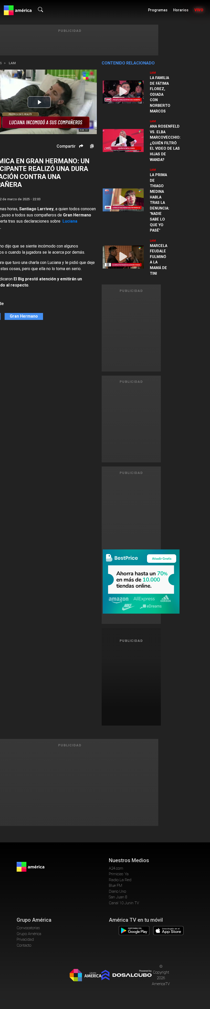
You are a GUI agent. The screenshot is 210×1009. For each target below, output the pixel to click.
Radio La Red (120, 880)
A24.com (116, 868)
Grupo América (29, 933)
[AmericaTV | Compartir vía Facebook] (80, 155)
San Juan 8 (118, 897)
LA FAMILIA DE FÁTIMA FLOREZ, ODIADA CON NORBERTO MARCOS (160, 94)
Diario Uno (117, 891)
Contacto (24, 945)
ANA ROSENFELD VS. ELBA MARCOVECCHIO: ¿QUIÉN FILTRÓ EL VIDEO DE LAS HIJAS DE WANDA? (165, 143)
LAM (12, 63)
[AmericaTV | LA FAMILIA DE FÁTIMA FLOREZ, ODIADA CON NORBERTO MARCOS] (123, 91)
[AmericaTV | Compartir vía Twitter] (80, 161)
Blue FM (115, 885)
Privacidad (25, 939)
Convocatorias (28, 928)
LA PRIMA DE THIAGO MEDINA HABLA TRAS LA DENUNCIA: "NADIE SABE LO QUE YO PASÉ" (159, 203)
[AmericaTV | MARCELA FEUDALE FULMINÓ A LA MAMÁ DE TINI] (123, 257)
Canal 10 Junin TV (124, 903)
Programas (157, 10)
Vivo (198, 10)
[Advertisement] (139, 683)
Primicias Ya (119, 874)
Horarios (180, 10)
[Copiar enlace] (92, 146)
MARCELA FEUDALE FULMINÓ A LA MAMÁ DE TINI (158, 260)
